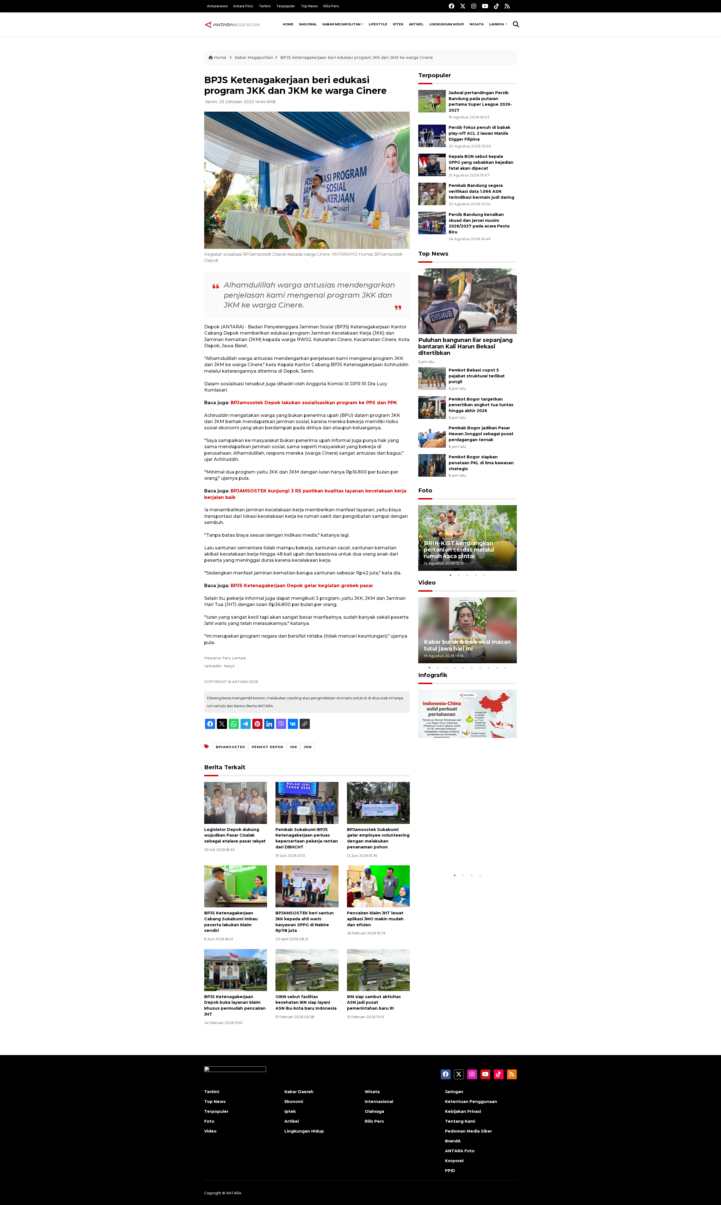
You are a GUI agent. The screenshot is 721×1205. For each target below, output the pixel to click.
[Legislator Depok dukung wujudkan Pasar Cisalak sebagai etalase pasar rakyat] (235, 802)
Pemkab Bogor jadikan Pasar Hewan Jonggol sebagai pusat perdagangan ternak (481, 433)
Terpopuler (285, 6)
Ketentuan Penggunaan (471, 1101)
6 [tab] (472, 667)
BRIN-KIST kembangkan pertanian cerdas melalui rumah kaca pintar (459, 550)
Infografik (433, 675)
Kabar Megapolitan (341, 24)
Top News (309, 6)
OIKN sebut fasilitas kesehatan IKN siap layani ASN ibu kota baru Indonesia (306, 1002)
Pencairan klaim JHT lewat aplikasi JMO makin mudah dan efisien (375, 918)
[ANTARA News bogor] (232, 24)
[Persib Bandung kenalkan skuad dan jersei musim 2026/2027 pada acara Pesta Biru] (432, 222)
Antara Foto (243, 6)
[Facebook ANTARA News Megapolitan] (451, 6)
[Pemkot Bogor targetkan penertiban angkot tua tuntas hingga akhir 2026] (432, 407)
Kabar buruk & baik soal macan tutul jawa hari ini (467, 645)
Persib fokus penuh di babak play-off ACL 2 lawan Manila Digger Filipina (479, 133)
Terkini (265, 6)
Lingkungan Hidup (446, 24)
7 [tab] (480, 667)
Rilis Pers (331, 6)
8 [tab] (488, 667)
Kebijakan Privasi (463, 1111)
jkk (293, 747)
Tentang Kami (460, 1121)
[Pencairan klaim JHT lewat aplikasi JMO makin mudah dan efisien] (378, 886)
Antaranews (217, 6)
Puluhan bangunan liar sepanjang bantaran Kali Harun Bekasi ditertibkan (465, 346)
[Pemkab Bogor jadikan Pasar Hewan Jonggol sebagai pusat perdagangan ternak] (432, 436)
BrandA (453, 1141)
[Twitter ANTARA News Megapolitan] (463, 6)
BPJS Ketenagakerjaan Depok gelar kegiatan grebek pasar (302, 585)
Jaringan (454, 1091)
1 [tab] (450, 575)
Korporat (454, 1160)
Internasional (379, 1101)
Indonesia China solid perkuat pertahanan (466, 852)
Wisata (476, 24)
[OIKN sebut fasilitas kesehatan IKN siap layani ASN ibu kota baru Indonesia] (306, 969)
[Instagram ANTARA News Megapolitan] (473, 6)
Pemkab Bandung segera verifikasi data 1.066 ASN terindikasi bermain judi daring (481, 191)
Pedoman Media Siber (468, 1131)
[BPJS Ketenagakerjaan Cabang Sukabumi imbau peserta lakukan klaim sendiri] (235, 886)
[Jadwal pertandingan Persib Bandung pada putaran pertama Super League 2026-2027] (432, 100)
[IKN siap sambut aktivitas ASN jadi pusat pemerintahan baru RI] (378, 969)
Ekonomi (293, 1101)
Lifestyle (378, 24)
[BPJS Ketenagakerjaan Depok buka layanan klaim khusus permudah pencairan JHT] (235, 969)
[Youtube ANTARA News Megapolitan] (485, 6)
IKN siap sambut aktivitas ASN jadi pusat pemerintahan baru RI (374, 1002)
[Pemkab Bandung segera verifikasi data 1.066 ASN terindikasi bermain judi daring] (432, 193)
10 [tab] (505, 667)
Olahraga (374, 1111)
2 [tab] (459, 575)
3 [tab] (467, 575)
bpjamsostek (230, 747)
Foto (425, 490)
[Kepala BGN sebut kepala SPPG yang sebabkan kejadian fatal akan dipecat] (432, 164)
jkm (308, 747)
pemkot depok (267, 747)
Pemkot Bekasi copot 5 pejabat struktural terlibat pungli (477, 376)
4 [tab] (476, 575)
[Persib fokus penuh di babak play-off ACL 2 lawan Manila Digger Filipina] (432, 135)
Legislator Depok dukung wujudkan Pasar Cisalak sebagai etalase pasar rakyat (235, 835)
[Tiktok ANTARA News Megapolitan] (496, 6)
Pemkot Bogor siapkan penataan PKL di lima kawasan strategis (481, 462)
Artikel (416, 24)
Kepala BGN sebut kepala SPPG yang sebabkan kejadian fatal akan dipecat (481, 162)
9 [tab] (497, 667)
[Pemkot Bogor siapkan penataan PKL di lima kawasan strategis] (432, 465)
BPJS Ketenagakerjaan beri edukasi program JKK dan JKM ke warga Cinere (356, 57)
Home (288, 24)
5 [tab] (484, 575)
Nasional (308, 24)
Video (427, 582)
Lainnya (497, 24)
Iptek (398, 24)
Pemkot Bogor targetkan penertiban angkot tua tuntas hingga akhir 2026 (481, 405)
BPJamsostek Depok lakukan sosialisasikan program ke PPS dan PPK (314, 402)
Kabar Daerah (298, 1091)
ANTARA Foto (460, 1150)
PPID (450, 1170)
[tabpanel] (467, 538)
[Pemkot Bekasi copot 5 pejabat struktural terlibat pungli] (432, 378)
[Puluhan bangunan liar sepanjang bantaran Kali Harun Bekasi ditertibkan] (467, 301)
